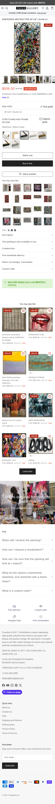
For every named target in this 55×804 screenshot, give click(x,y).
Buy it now (27, 163)
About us (6, 707)
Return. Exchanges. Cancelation (17, 262)
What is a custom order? (16, 590)
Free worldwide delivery (13, 255)
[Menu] (2, 8)
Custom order (8, 269)
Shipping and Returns (12, 720)
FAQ (4, 716)
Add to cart (27, 155)
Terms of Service (9, 733)
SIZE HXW (7, 106)
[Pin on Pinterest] (15, 230)
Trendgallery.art (13, 795)
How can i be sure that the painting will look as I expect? (25, 561)
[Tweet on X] (9, 230)
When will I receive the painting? (21, 540)
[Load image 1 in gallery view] (27, 48)
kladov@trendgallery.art (13, 678)
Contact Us (7, 712)
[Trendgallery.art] (27, 8)
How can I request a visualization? (22, 549)
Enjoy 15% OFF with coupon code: (24, 3)
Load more (27, 471)
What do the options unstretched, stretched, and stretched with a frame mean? (24, 577)
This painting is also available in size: (19, 242)
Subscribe (10, 766)
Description (7, 235)
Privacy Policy (8, 729)
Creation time (8, 248)
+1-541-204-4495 (10, 673)
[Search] (7, 8)
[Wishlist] (43, 8)
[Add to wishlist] (23, 310)
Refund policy (8, 725)
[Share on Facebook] (12, 230)
